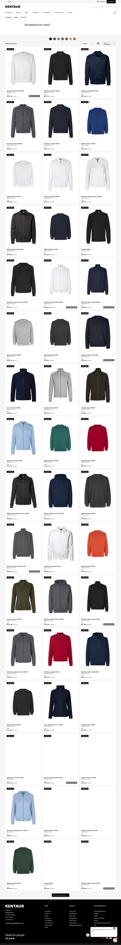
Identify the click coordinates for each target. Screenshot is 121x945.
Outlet (46, 927)
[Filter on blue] (54, 39)
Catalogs (96, 913)
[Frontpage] (13, 6)
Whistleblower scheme (75, 925)
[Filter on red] (66, 39)
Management (72, 918)
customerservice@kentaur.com (14, 923)
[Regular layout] (92, 43)
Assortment (48, 911)
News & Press (73, 923)
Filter (85, 43)
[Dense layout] (98, 43)
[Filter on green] (62, 39)
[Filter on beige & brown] (74, 39)
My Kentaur (111, 1)
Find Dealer (102, 1)
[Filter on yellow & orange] (70, 39)
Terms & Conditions (99, 918)
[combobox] (101, 7)
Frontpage (8, 17)
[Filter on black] (50, 39)
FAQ (95, 925)
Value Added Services (99, 911)
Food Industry (48, 920)
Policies (96, 920)
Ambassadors (73, 913)
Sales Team (72, 916)
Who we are (72, 911)
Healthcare (47, 918)
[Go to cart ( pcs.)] (115, 13)
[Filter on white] (46, 39)
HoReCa (47, 913)
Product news (48, 925)
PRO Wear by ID (49, 923)
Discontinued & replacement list (102, 923)
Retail (16, 17)
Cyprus (9, 1)
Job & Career (72, 920)
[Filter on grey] (58, 39)
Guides (96, 916)
